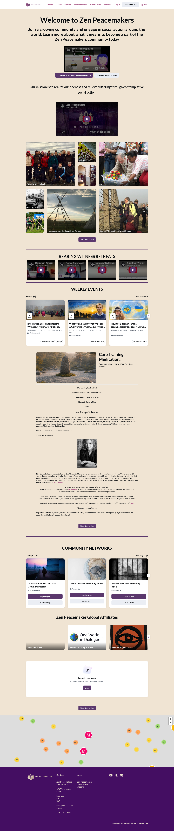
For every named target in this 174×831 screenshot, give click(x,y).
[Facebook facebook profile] (126, 775)
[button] (144, 4)
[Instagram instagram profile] (121, 775)
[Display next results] (148, 316)
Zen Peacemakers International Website (84, 784)
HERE (132, 503)
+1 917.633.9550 (63, 812)
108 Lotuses (58, 482)
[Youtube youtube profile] (110, 775)
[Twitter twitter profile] (116, 775)
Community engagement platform (124, 823)
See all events (142, 296)
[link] (117, 356)
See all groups (142, 555)
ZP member (72, 489)
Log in (117, 4)
